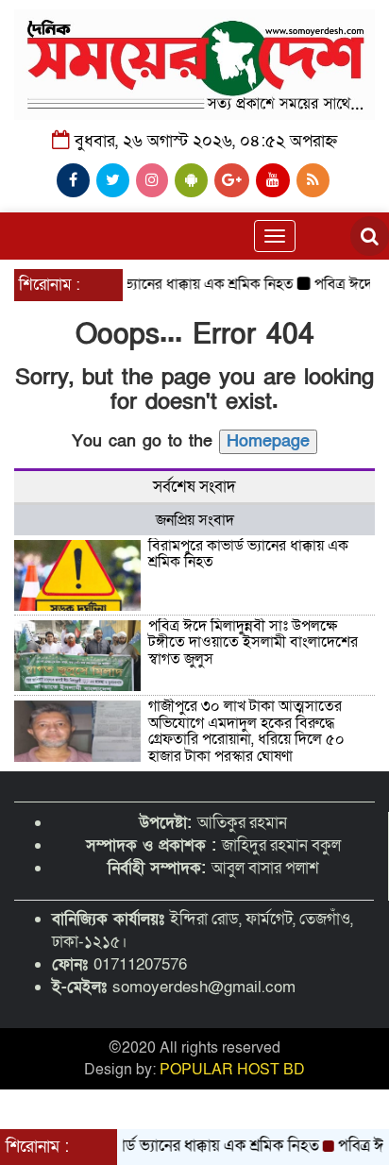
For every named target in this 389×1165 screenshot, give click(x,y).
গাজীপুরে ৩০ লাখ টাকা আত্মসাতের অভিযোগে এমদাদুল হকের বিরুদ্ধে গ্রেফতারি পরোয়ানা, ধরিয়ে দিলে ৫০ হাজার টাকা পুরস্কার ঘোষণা (246, 731)
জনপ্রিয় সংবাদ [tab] (195, 520)
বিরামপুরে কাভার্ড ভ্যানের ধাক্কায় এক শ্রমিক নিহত (152, 284)
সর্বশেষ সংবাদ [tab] (194, 487)
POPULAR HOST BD (232, 1069)
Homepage (268, 441)
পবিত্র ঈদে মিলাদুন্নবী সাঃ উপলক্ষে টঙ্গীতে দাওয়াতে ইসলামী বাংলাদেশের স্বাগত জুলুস (253, 642)
